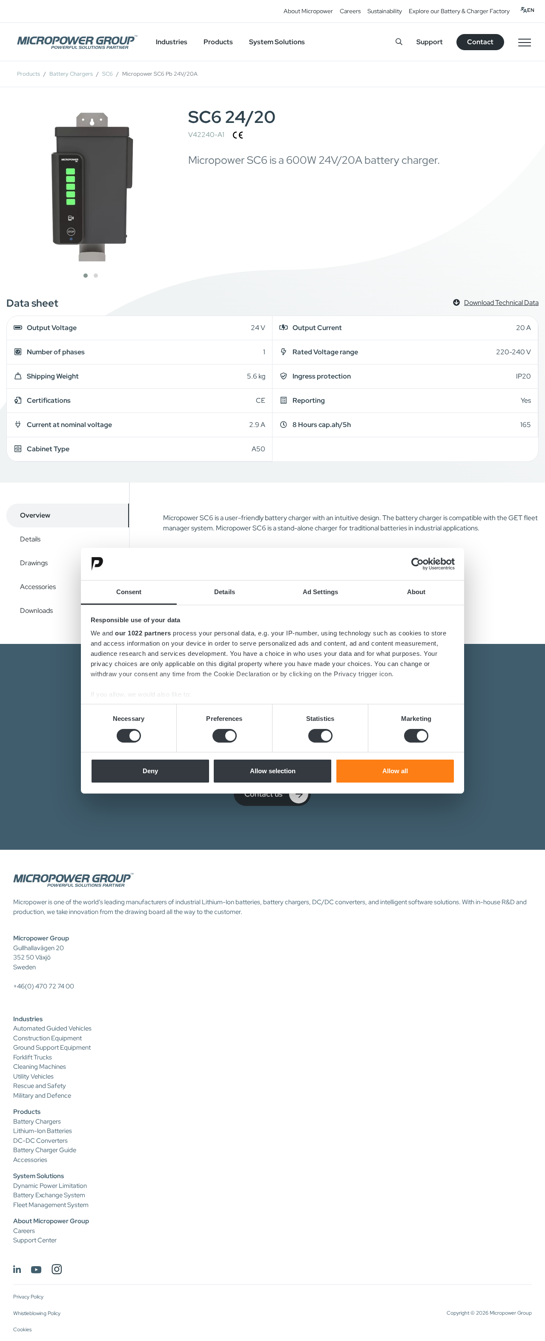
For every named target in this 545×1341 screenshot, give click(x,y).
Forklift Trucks (32, 1057)
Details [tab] (224, 591)
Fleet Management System (51, 1205)
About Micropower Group (51, 1221)
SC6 (107, 73)
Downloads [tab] (36, 610)
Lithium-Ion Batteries (42, 1131)
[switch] (224, 736)
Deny (150, 770)
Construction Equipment (47, 1038)
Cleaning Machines (39, 1066)
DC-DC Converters (40, 1140)
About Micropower (308, 11)
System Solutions (38, 1176)
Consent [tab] (129, 591)
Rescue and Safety (39, 1086)
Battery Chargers (71, 73)
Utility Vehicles (33, 1076)
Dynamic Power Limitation (50, 1186)
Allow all (395, 770)
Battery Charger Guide (44, 1150)
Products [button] (218, 41)
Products (28, 73)
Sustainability (384, 11)
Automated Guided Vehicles (52, 1028)
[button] (85, 275)
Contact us (263, 794)
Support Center (35, 1240)
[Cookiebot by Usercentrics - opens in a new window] (417, 564)
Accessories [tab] (38, 586)
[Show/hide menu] (524, 42)
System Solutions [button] (277, 41)
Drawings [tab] (34, 562)
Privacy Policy (28, 1296)
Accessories (30, 1160)
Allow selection (272, 770)
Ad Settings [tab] (320, 591)
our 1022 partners (143, 633)
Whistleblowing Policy (36, 1313)
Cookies (22, 1329)
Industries (28, 1019)
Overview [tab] (35, 515)
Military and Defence (42, 1095)
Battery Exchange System (49, 1195)
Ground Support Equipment (52, 1047)
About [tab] (416, 591)
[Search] (399, 42)
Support (429, 41)
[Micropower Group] (77, 42)
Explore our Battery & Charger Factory (459, 11)
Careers (350, 11)
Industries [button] (171, 41)
